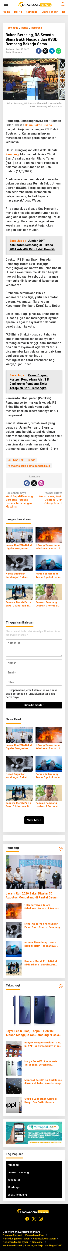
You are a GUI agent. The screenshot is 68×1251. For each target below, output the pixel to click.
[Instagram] (41, 483)
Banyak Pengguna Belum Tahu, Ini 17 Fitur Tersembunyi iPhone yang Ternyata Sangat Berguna (43, 1044)
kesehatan (14, 1179)
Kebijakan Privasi (12, 1245)
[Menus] (6, 4)
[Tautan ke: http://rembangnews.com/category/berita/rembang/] (60, 848)
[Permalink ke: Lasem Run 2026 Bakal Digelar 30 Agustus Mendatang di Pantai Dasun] (19, 534)
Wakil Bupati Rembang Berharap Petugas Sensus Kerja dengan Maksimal (19, 499)
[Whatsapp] (58, 51)
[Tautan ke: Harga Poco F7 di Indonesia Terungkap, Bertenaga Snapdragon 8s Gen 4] (14, 1067)
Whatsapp (14, 1187)
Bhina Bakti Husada (38, 125)
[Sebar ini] (39, 51)
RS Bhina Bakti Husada (21, 460)
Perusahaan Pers (34, 1235)
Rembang (17, 52)
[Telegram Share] (52, 51)
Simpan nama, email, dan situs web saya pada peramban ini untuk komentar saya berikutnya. (31, 693)
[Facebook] (27, 483)
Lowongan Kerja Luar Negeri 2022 (43, 1245)
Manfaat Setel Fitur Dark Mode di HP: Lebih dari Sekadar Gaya (43, 1082)
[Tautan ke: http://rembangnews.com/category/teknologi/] (60, 986)
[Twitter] (34, 483)
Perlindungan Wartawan (16, 1238)
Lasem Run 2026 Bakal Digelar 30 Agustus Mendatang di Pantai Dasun (19, 547)
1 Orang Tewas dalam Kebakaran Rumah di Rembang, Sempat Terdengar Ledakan (48, 547)
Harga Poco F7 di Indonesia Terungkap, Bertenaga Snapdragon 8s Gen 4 (40, 1063)
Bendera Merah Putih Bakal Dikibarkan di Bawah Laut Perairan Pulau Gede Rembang (18, 604)
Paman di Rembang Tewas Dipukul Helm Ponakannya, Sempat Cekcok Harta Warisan (49, 575)
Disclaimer (37, 1242)
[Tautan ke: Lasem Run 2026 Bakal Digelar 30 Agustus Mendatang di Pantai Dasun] (34, 872)
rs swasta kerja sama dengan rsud (29, 465)
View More (34, 820)
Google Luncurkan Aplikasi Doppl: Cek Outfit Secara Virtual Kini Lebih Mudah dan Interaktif (41, 1100)
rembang (13, 1164)
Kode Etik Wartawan (44, 1238)
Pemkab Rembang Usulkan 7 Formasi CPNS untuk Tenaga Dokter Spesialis (48, 604)
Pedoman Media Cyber (15, 1242)
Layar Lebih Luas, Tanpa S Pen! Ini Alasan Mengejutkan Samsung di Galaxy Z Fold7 (34, 1033)
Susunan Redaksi (12, 1235)
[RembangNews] (35, 4)
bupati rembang (17, 1194)
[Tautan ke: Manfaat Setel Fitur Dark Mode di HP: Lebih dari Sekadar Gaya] (14, 1086)
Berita (8, 52)
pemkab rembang (18, 1172)
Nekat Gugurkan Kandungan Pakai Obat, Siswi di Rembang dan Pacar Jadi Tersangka (18, 575)
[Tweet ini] (45, 51)
